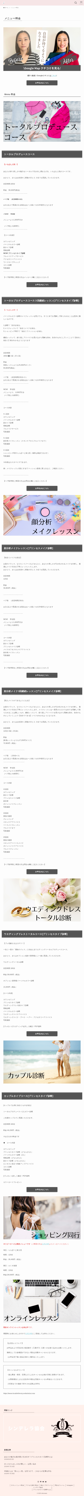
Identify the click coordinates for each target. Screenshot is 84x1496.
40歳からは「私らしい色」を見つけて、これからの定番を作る (28, 1472)
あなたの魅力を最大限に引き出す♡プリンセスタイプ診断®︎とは (28, 1458)
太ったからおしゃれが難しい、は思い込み (20, 1465)
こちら (53, 75)
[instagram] (38, 1482)
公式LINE (45, 1244)
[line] (41, 1482)
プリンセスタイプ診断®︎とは (42, 1489)
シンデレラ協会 (38, 1487)
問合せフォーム (60, 1485)
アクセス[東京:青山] (32, 1485)
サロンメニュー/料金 (17, 1485)
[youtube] (43, 1482)
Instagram (70, 1485)
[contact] (46, 1482)
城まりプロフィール (46, 1485)
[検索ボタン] (75, 3)
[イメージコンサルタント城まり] (3, 3)
